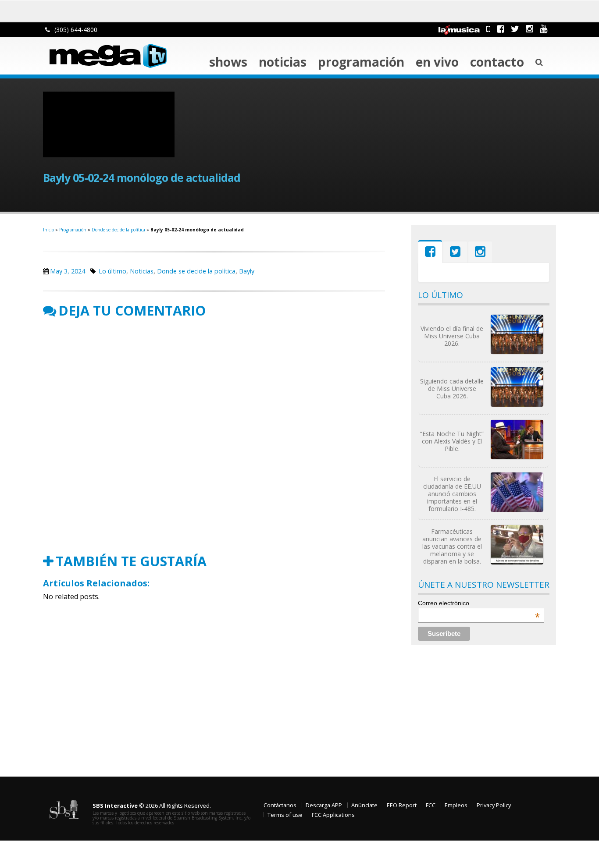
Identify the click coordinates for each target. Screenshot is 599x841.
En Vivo (437, 61)
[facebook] (500, 29)
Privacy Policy (494, 805)
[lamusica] (459, 29)
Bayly (246, 271)
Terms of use (285, 815)
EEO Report (402, 805)
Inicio (48, 230)
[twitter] (515, 29)
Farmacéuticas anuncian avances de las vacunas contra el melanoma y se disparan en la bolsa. (452, 546)
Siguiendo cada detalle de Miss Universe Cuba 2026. (452, 388)
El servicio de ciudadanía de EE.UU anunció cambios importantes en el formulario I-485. (452, 494)
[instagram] (529, 29)
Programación (361, 61)
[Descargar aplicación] (488, 29)
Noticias (283, 61)
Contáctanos (280, 805)
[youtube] (543, 29)
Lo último (112, 271)
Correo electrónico (479, 603)
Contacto (497, 61)
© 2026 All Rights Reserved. (152, 805)
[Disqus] (214, 436)
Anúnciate (364, 805)
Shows (228, 61)
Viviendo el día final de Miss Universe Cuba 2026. (452, 336)
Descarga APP (324, 805)
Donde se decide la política (118, 230)
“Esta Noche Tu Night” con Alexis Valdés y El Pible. (452, 441)
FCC (430, 805)
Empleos (456, 805)
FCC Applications (333, 815)
